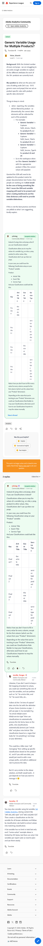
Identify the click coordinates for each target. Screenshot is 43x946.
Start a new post (24, 466)
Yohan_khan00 (15, 55)
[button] (12, 51)
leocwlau (12, 801)
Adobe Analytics (7, 10)
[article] (21, 577)
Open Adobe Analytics (18, 26)
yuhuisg (14, 236)
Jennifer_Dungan (19, 675)
